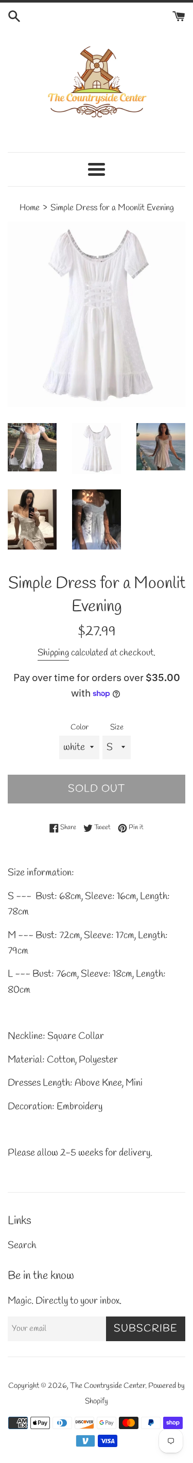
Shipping (53, 653)
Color (80, 727)
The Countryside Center (107, 1386)
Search (22, 1245)
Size (117, 727)
